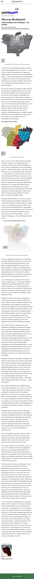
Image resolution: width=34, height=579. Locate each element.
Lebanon (9, 15)
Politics (5, 15)
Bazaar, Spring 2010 (6, 559)
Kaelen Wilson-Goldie (8, 27)
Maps (13, 15)
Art (9, 12)
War (2, 15)
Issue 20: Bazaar (5, 12)
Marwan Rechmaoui (13, 19)
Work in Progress (14, 13)
